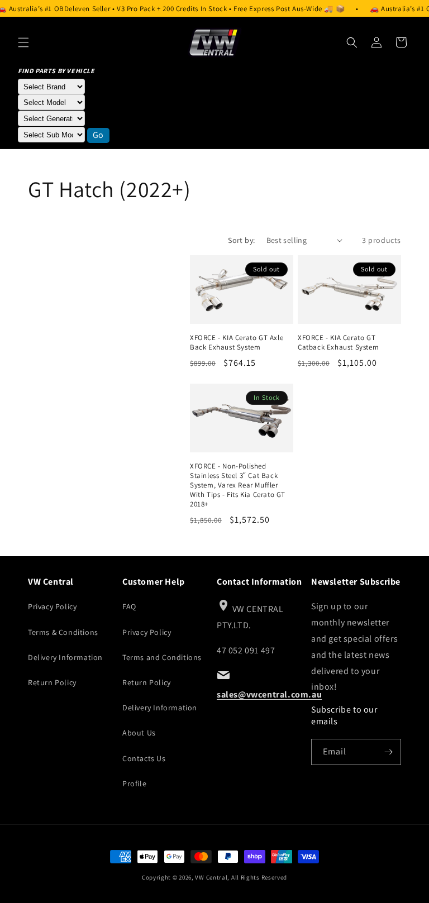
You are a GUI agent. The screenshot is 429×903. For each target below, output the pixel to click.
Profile (134, 783)
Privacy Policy (52, 606)
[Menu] (23, 42)
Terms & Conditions (63, 632)
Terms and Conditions (162, 657)
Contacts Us (144, 758)
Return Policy (52, 682)
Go (98, 135)
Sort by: (241, 240)
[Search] (352, 42)
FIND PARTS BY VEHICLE (56, 70)
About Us (139, 733)
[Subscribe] (388, 752)
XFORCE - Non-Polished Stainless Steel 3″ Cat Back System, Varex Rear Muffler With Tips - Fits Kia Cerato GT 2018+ (237, 485)
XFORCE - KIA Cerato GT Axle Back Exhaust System (236, 342)
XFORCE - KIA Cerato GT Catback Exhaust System (338, 342)
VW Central (211, 877)
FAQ (129, 606)
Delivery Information (65, 657)
